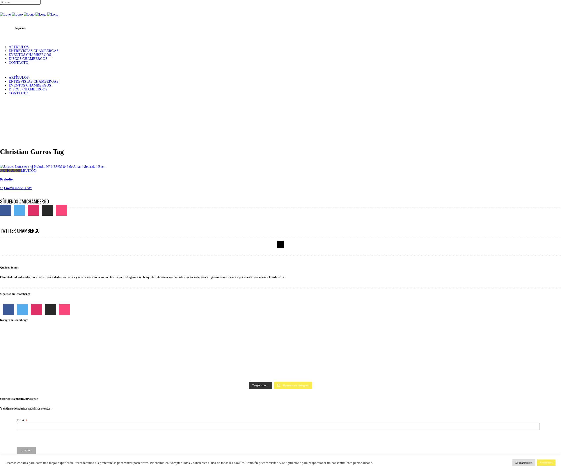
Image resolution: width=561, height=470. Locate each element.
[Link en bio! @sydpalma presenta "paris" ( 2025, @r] (468, 352)
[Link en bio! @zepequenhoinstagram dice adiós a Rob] (280, 348)
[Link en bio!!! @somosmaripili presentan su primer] (93, 368)
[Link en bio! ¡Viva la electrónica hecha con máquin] (280, 370)
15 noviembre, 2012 (17, 188)
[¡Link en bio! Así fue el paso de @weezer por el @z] (468, 366)
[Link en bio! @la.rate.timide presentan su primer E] (468, 336)
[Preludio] (52, 166)
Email (22, 420)
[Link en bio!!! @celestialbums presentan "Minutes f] (280, 336)
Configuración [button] (523, 462)
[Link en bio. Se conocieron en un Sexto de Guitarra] (93, 336)
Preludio (6, 179)
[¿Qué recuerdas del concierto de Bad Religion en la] (93, 346)
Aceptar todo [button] (546, 462)
